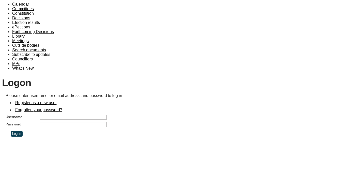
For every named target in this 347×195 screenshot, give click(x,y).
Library (18, 36)
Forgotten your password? (38, 110)
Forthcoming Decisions (33, 31)
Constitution (23, 13)
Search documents (29, 50)
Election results (26, 22)
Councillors (22, 59)
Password (13, 124)
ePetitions (21, 27)
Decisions (21, 18)
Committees (23, 9)
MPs (16, 63)
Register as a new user (36, 103)
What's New (23, 68)
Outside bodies (25, 45)
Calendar (20, 4)
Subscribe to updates (31, 54)
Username (14, 117)
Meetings (20, 41)
